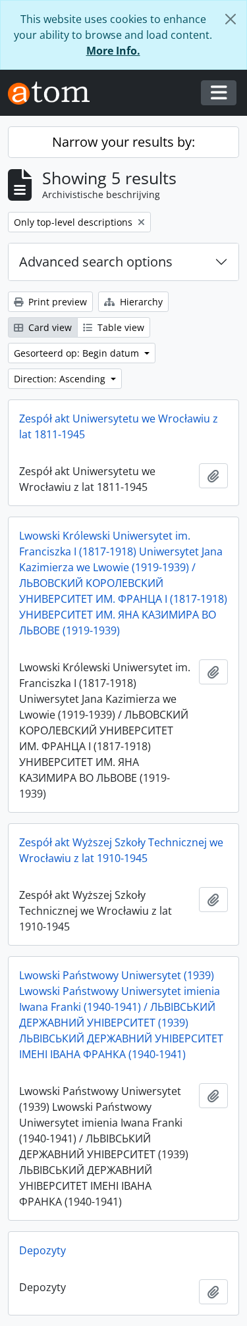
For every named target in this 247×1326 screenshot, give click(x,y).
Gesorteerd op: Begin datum (78, 353)
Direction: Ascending (61, 378)
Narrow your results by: (123, 142)
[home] (54, 93)
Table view (119, 327)
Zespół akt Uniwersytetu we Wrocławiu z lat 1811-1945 (118, 426)
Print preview (56, 301)
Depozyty (42, 1250)
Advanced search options (96, 261)
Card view (49, 327)
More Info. (113, 50)
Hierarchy (140, 301)
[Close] (230, 19)
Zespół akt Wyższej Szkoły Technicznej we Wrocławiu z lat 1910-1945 (121, 850)
